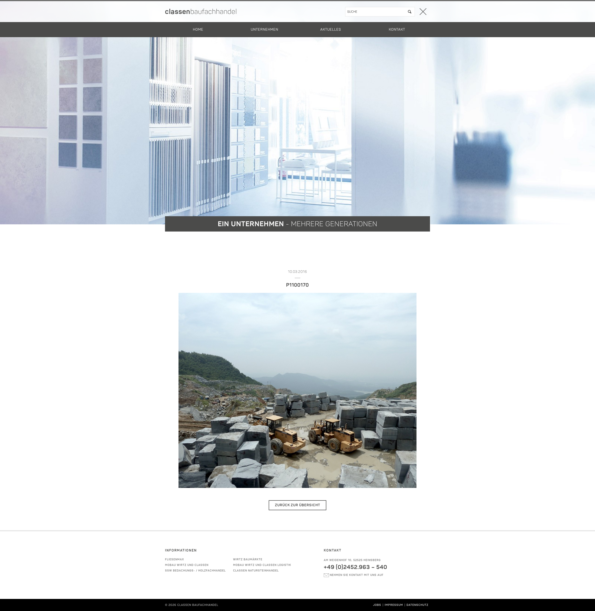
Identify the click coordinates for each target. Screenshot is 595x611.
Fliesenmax (174, 559)
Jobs (377, 605)
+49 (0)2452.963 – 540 (355, 567)
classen (201, 11)
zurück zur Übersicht (297, 505)
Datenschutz (417, 605)
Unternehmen (264, 29)
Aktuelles (330, 29)
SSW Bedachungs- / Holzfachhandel (195, 570)
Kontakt (397, 29)
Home (198, 29)
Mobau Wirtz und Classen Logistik (262, 565)
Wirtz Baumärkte (247, 559)
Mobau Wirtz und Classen (186, 565)
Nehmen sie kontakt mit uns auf (356, 575)
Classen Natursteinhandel (256, 570)
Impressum (394, 605)
